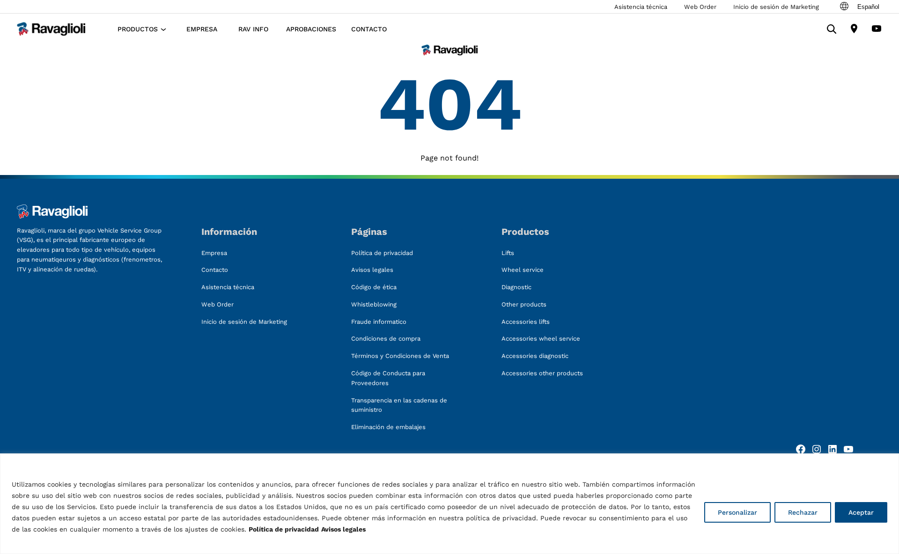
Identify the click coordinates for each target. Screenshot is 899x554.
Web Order (700, 6)
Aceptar (861, 512)
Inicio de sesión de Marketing (776, 6)
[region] (449, 503)
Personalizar (737, 512)
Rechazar (803, 512)
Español (868, 6)
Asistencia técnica (640, 6)
